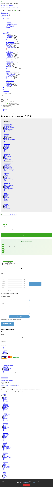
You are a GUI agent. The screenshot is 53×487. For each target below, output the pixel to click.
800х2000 (6, 198)
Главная (5, 109)
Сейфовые (6, 180)
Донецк (4, 416)
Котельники (5, 433)
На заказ (8, 86)
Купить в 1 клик (26, 235)
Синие (5, 177)
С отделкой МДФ (9, 36)
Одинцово (5, 453)
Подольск (5, 459)
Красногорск (6, 434)
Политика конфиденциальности (29, 482)
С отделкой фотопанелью (9, 130)
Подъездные (6, 146)
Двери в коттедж (9, 62)
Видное (4, 403)
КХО (5, 157)
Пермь (4, 458)
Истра (4, 425)
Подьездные (5, 371)
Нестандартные (9, 78)
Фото (5, 90)
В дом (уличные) (9, 52)
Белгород (5, 399)
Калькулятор (7, 264)
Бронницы (5, 400)
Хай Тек (6, 192)
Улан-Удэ (5, 476)
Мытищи (5, 445)
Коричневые (6, 173)
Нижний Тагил (6, 448)
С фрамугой (8, 73)
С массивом (8, 37)
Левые (5, 196)
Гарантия (5, 353)
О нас (8, 19)
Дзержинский (6, 411)
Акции (8, 28)
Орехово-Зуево (6, 456)
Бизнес (5, 193)
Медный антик (7, 178)
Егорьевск (4, 394)
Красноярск (5, 436)
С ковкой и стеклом (8, 202)
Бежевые (6, 181)
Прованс (6, 184)
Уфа (4, 477)
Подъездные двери (10, 58)
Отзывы (8, 20)
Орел (4, 455)
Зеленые (6, 175)
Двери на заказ (9, 45)
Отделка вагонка (9, 40)
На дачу (7, 59)
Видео (8, 32)
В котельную (8, 64)
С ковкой (6, 128)
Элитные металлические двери (9, 111)
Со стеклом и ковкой (10, 47)
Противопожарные (10, 57)
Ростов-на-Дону (6, 464)
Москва (4, 444)
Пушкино (5, 460)
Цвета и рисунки (10, 26)
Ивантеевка (5, 424)
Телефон (3, 334)
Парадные (8, 63)
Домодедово (5, 415)
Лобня (4, 438)
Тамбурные (6, 147)
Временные (6, 197)
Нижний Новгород (7, 447)
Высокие (6, 149)
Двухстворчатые (7, 166)
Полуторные (6, 187)
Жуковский (5, 420)
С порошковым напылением (10, 122)
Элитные (6, 204)
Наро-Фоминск (6, 446)
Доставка (7, 87)
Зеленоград (5, 423)
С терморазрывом (9, 54)
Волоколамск (6, 406)
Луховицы (5, 439)
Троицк (4, 475)
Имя (2, 331)
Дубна (4, 417)
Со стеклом (8, 46)
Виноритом (6, 135)
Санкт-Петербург (6, 466)
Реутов (4, 463)
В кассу (5, 155)
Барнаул (5, 397)
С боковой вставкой (8, 188)
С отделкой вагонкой (8, 129)
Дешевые (8, 83)
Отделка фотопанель (10, 43)
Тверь (4, 474)
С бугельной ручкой (10, 79)
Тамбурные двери (10, 55)
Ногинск (5, 450)
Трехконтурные (9, 67)
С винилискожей (9, 39)
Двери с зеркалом (8, 126)
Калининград (6, 427)
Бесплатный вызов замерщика (7, 5)
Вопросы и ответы (10, 25)
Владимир (5, 404)
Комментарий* (4, 307)
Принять (26, 484)
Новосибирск (6, 449)
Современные (7, 186)
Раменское (5, 462)
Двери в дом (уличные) (8, 365)
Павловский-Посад (7, 457)
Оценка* (2, 303)
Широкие (6, 195)
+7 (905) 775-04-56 (14, 7)
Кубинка (5, 437)
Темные (6, 176)
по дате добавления (11, 290)
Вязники (5, 409)
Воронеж (5, 407)
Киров (4, 429)
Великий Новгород (7, 401)
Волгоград (5, 405)
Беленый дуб (7, 183)
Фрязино (5, 478)
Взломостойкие (9, 77)
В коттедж (6, 141)
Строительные (7, 158)
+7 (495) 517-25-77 (6, 7)
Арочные (8, 71)
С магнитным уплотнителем (10, 185)
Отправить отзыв (7, 323)
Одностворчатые (9, 75)
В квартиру (8, 51)
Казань (4, 426)
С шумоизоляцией (10, 72)
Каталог (6, 33)
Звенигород (5, 421)
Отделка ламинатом (10, 42)
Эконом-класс (9, 84)
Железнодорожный (7, 419)
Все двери (8, 48)
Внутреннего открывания (11, 68)
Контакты (6, 91)
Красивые (6, 136)
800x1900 (6, 199)
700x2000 (6, 200)
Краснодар (5, 435)
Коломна (5, 431)
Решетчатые (8, 69)
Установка (6, 88)
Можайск (5, 443)
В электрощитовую (8, 156)
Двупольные (7, 164)
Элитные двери (9, 85)
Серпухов (5, 468)
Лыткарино (5, 440)
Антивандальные (9, 66)
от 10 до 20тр (7, 208)
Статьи (8, 27)
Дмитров (5, 413)
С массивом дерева (8, 124)
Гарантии (9, 30)
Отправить (3, 341)
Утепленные (8, 53)
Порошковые (8, 38)
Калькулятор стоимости (12, 24)
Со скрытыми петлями (10, 74)
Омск (4, 454)
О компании (7, 18)
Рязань (4, 465)
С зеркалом (8, 35)
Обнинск (5, 452)
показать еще (4, 210)
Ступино (5, 470)
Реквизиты (9, 22)
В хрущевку (6, 145)
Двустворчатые (9, 76)
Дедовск (5, 410)
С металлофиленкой (8, 179)
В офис (5, 153)
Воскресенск (5, 408)
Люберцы (5, 442)
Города (8, 29)
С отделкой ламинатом (9, 127)
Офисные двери (9, 61)
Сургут (4, 472)
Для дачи (6, 140)
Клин (4, 430)
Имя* (2, 300)
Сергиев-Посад (6, 467)
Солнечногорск (6, 469)
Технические (8, 56)
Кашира (5, 428)
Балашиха (5, 398)
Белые (7, 44)
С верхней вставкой (10, 81)
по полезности (19, 290)
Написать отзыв (35, 283)
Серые (5, 174)
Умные (5, 190)
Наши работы (9, 23)
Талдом (4, 473)
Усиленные (6, 194)
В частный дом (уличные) (9, 139)
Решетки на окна (6, 348)
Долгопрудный (6, 414)
